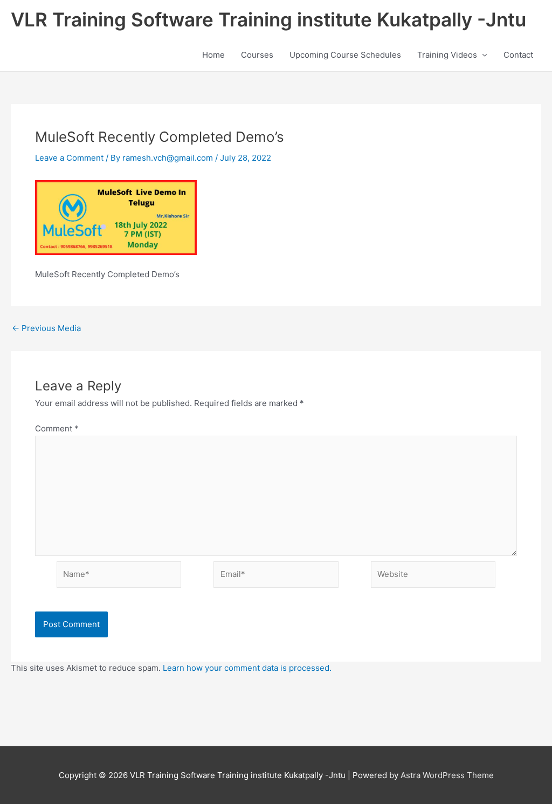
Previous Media (46, 328)
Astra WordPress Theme (447, 775)
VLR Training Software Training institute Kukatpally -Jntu (268, 19)
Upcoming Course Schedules (345, 55)
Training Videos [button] (447, 55)
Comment (57, 428)
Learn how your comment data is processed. (247, 668)
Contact (518, 55)
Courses (257, 55)
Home (213, 55)
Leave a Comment (69, 158)
